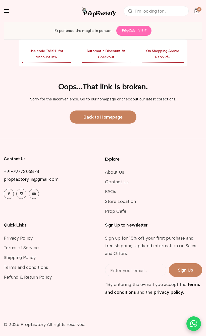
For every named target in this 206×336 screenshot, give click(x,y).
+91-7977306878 (21, 171)
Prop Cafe (115, 211)
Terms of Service (21, 247)
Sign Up (185, 270)
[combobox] (156, 11)
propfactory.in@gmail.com (31, 179)
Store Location (120, 201)
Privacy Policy (18, 238)
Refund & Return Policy (28, 277)
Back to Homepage (102, 117)
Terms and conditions (26, 267)
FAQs (110, 191)
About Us (114, 172)
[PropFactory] (98, 11)
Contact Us (117, 181)
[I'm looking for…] (130, 11)
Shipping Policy (20, 257)
